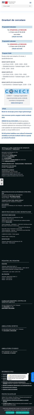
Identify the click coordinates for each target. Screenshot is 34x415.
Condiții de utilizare (7, 403)
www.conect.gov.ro (17, 103)
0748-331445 (13, 330)
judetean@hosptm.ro (10, 161)
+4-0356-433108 (14, 159)
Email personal (28, 163)
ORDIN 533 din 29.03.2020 (10, 121)
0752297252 (13, 30)
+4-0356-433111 (13, 155)
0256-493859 (5, 308)
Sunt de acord (10, 412)
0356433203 (13, 44)
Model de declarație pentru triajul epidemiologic (16, 111)
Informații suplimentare (22, 412)
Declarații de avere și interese (10, 387)
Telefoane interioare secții (8, 163)
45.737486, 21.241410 (15, 196)
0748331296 (22, 30)
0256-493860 (11, 308)
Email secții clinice (19, 163)
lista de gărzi (9, 222)
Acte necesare (6, 376)
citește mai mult (17, 36)
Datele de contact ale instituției (10, 389)
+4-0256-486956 (7, 158)
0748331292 (22, 44)
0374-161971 (7, 330)
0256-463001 (7, 306)
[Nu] (32, 410)
